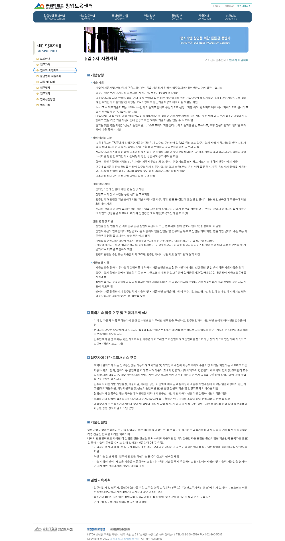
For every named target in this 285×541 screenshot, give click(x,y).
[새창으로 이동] (244, 5)
